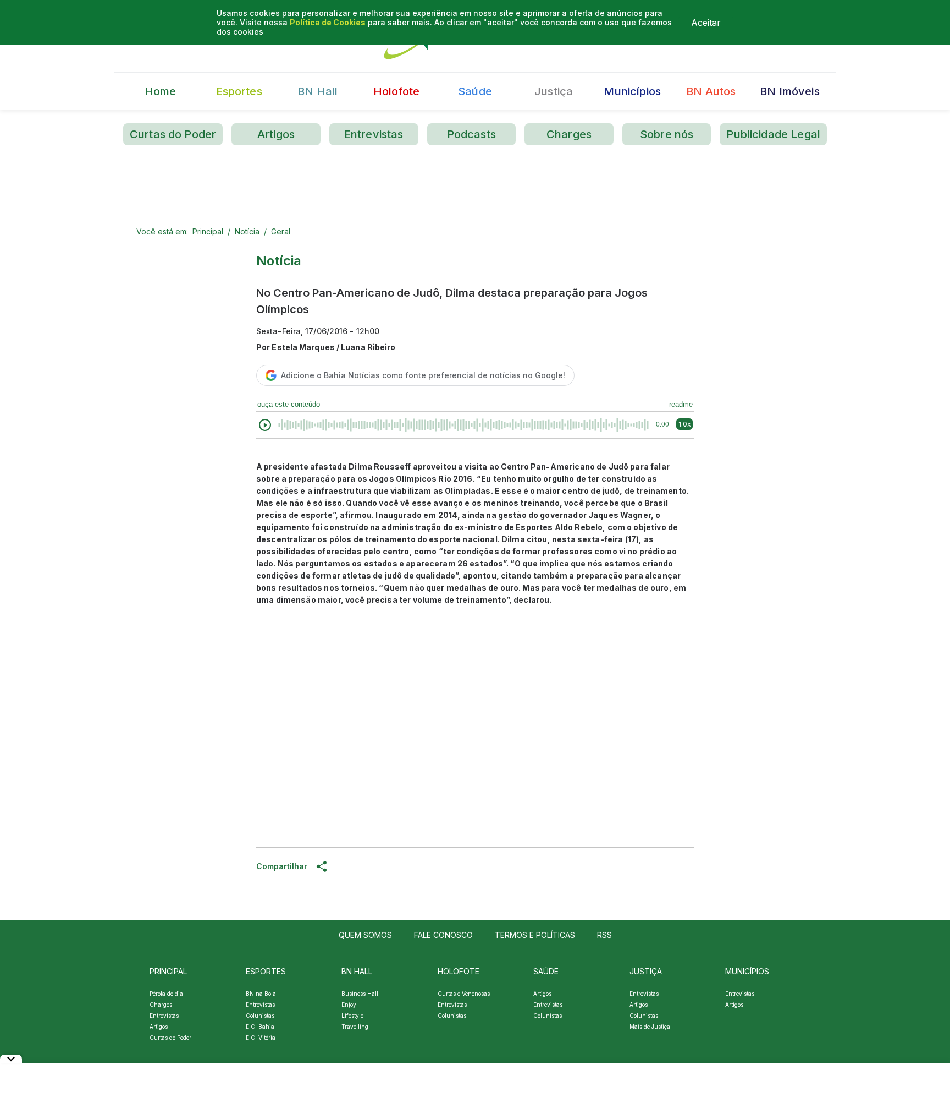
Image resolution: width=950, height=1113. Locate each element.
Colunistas (260, 1015)
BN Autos (711, 91)
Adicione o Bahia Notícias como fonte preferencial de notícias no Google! (423, 375)
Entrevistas (374, 134)
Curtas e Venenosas (464, 993)
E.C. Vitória (260, 1037)
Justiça (553, 91)
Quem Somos (365, 935)
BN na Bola (261, 993)
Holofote (396, 91)
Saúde (475, 91)
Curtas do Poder (173, 134)
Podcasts (471, 134)
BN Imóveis (790, 91)
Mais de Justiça (649, 1026)
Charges (569, 134)
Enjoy (348, 1004)
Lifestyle (352, 1015)
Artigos (276, 134)
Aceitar (706, 22)
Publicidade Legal (773, 134)
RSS (604, 935)
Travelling (354, 1026)
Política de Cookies (328, 22)
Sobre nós (666, 134)
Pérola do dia (166, 993)
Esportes (239, 91)
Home (160, 91)
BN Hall (317, 91)
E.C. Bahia (260, 1026)
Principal (207, 231)
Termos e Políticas (535, 935)
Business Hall (359, 993)
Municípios (632, 91)
